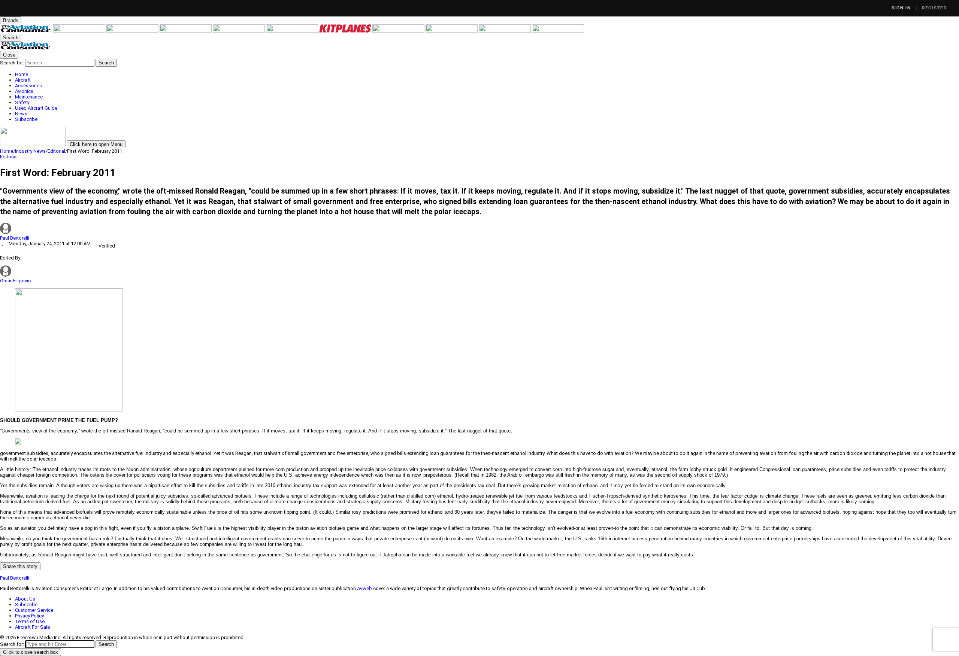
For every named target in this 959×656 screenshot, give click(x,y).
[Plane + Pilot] (399, 31)
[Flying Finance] (452, 31)
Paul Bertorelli (14, 238)
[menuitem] (487, 74)
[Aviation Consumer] (26, 31)
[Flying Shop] (558, 31)
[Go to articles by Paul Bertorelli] (479, 229)
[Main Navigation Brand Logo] (26, 48)
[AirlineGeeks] (133, 31)
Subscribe (26, 604)
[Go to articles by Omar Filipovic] (5, 275)
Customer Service (34, 610)
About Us (25, 599)
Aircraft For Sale (32, 627)
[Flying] (79, 31)
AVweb (364, 588)
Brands (10, 20)
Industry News (30, 151)
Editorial (56, 151)
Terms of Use (30, 621)
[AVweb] (186, 31)
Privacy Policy (29, 616)
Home (6, 151)
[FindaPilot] (505, 31)
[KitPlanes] (345, 31)
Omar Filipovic (15, 280)
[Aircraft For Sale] (239, 31)
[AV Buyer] (292, 31)
